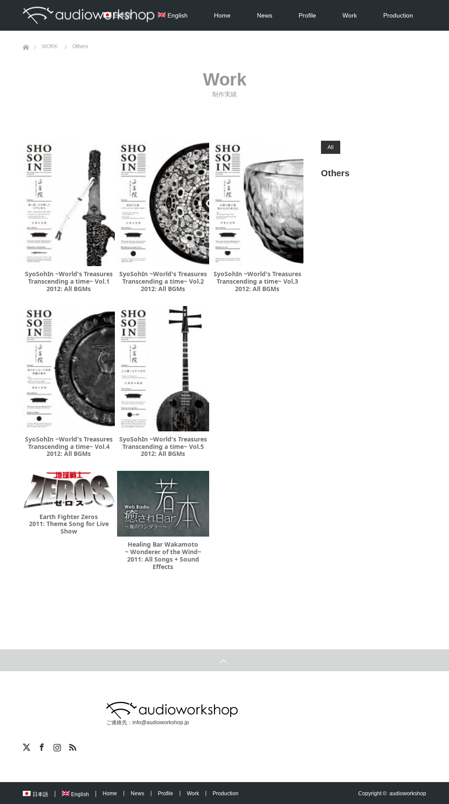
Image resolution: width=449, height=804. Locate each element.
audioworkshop (407, 793)
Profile (307, 15)
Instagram (56, 745)
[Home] (26, 34)
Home (222, 15)
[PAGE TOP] (224, 660)
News (264, 15)
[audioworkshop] (88, 15)
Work (349, 15)
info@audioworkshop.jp (160, 722)
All (331, 147)
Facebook (40, 745)
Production (398, 15)
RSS (71, 745)
